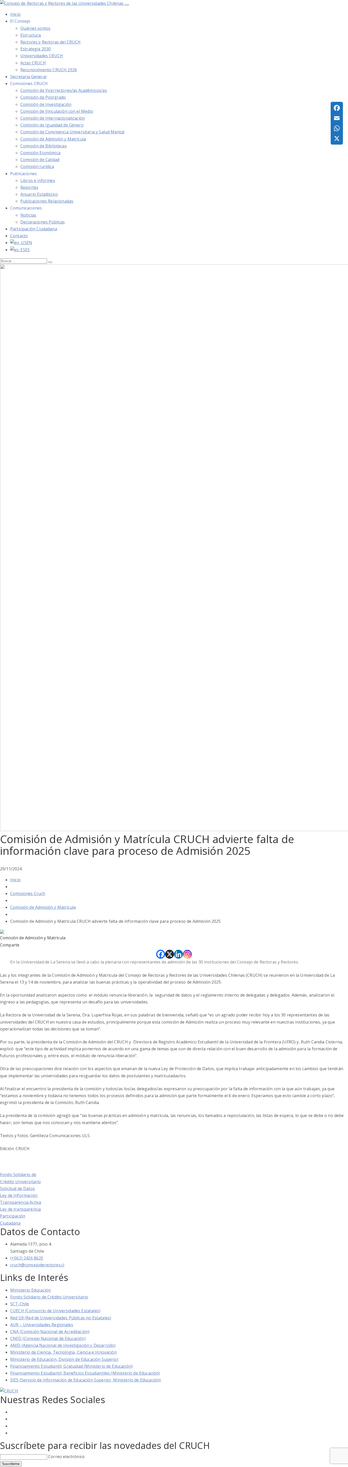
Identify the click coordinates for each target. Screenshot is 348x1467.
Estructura (30, 35)
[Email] (337, 118)
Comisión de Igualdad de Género (52, 125)
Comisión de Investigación (45, 104)
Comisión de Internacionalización (52, 118)
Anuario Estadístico (39, 194)
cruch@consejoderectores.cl (37, 1265)
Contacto (19, 236)
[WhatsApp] (337, 128)
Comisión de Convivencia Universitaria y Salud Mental (72, 132)
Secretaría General (28, 76)
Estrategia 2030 (35, 49)
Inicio (15, 880)
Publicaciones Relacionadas (46, 201)
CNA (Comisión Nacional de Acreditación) (49, 1331)
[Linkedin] (178, 954)
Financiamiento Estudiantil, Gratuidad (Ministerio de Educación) (71, 1366)
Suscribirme (11, 1464)
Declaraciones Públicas (42, 222)
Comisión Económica (40, 153)
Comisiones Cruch (27, 893)
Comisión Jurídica (37, 166)
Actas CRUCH (33, 63)
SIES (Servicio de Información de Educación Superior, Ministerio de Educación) (85, 1380)
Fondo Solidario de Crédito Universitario (49, 1297)
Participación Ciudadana (33, 229)
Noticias (28, 215)
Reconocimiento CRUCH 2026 (48, 70)
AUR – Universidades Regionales (41, 1325)
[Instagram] (187, 954)
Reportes (29, 187)
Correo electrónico (66, 1456)
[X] (169, 954)
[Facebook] (160, 954)
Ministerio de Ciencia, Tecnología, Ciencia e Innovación (63, 1352)
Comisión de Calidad (39, 159)
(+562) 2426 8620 (26, 1258)
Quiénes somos (35, 28)
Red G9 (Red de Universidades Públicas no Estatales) (60, 1318)
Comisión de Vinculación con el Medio (56, 111)
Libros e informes (37, 180)
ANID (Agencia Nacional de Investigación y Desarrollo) (62, 1345)
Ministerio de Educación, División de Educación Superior (64, 1359)
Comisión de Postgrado (43, 97)
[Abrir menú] (127, 5)
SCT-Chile (19, 1304)
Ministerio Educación (30, 1290)
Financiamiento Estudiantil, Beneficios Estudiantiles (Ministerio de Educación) (85, 1373)
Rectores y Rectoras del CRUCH (50, 42)
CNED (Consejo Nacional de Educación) (48, 1338)
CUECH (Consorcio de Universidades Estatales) (55, 1311)
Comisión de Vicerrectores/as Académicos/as (63, 90)
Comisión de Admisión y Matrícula (53, 139)
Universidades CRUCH (41, 56)
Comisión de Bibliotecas (43, 146)
